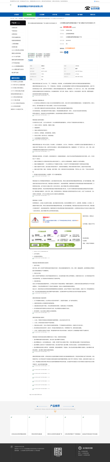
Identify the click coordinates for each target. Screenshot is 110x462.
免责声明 (28, 450)
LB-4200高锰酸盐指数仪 (18, 66)
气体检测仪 (14, 30)
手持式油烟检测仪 (16, 37)
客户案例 (80, 14)
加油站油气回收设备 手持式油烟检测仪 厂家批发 (75, 434)
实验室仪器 (14, 47)
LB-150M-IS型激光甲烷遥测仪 (18, 103)
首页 (16, 18)
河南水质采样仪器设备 (18, 434)
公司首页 (16, 14)
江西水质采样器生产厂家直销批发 (54, 434)
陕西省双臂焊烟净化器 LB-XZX (18, 94)
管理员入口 (32, 450)
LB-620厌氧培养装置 (15, 106)
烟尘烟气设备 (15, 72)
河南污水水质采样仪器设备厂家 (36, 434)
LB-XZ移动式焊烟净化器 (16, 97)
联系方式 (92, 14)
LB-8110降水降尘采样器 (18, 50)
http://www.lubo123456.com (36, 394)
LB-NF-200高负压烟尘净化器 (17, 90)
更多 (24, 78)
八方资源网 (22, 450)
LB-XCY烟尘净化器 (15, 100)
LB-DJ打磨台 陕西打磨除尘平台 (18, 87)
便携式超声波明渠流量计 (30, 18)
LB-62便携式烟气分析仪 (18, 69)
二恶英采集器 (15, 43)
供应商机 (29, 14)
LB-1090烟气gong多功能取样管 (18, 81)
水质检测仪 (14, 34)
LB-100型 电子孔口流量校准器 (18, 84)
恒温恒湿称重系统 (16, 40)
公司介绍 (54, 14)
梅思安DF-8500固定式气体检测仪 (18, 109)
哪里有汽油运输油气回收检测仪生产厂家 (91, 434)
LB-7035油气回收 (16, 56)
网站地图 (38, 450)
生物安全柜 (14, 27)
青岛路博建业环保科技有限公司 (31, 448)
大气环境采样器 (16, 63)
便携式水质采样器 (16, 53)
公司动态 (67, 14)
